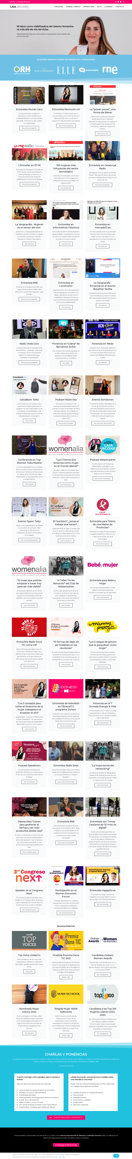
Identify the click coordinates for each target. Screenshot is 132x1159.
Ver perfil (29, 971)
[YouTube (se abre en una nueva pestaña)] (120, 2)
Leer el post (66, 664)
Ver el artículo (103, 134)
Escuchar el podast (66, 423)
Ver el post (29, 484)
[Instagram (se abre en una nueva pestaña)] (116, 2)
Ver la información (102, 544)
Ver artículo (29, 244)
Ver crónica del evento (29, 540)
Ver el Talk (29, 421)
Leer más (61, 1157)
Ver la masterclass (29, 852)
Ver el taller (66, 605)
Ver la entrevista (29, 666)
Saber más (66, 977)
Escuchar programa (29, 128)
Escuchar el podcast (102, 478)
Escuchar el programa (29, 299)
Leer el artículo (66, 485)
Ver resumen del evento (103, 423)
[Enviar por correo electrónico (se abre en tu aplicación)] (123, 2)
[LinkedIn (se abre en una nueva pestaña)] (118, 2)
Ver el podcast (29, 782)
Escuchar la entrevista (66, 782)
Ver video (66, 363)
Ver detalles (29, 1033)
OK (116, 1155)
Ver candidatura (102, 975)
